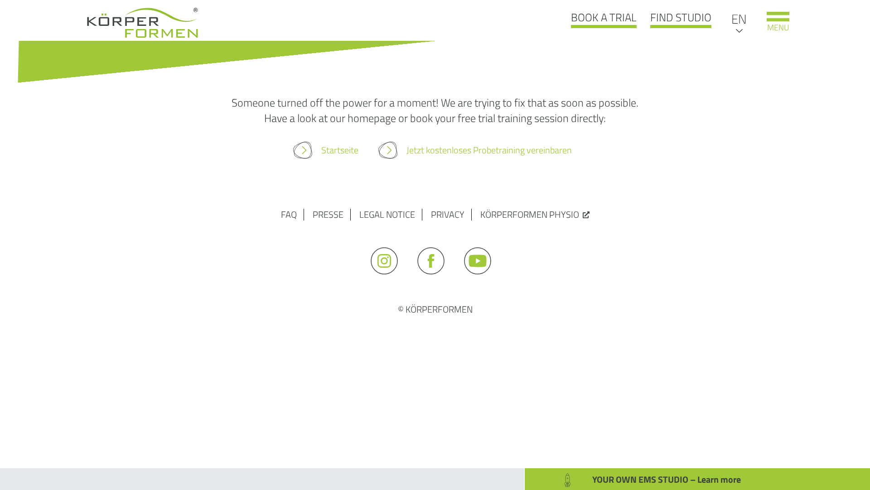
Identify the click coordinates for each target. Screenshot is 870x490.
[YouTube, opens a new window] (482, 278)
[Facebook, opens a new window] (435, 278)
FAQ (289, 214)
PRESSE (328, 214)
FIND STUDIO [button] (680, 17)
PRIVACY (447, 214)
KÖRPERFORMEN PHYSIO (529, 214)
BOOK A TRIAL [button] (604, 17)
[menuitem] (738, 18)
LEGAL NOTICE (387, 214)
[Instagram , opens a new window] (388, 278)
